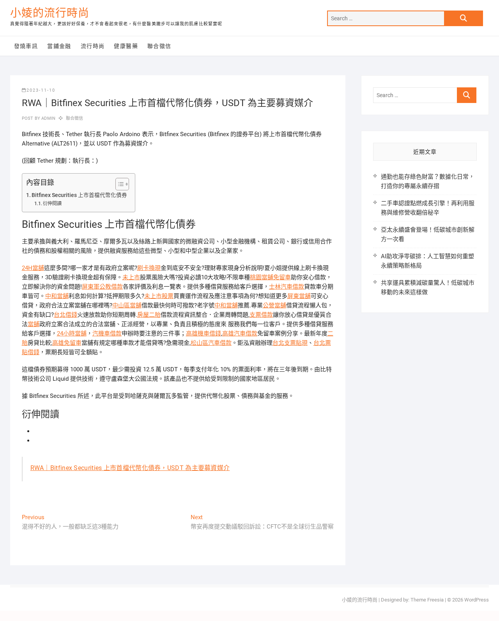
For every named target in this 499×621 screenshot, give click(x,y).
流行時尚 (93, 46)
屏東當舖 (299, 296)
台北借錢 (65, 314)
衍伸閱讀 (52, 203)
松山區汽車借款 (211, 342)
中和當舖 (57, 296)
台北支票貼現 (290, 342)
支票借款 (261, 314)
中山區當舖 (127, 305)
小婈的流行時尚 (49, 13)
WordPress (476, 600)
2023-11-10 (41, 90)
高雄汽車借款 (239, 333)
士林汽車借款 (286, 286)
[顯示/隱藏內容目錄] (118, 184)
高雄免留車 (66, 342)
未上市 (131, 277)
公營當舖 (274, 305)
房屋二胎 (149, 314)
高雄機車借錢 (203, 333)
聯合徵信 (159, 46)
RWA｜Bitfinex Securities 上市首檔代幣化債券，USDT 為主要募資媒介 (130, 468)
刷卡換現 (149, 267)
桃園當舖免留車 (270, 277)
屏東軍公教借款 (102, 286)
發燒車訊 (26, 46)
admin (47, 118)
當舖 (33, 324)
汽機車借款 (107, 333)
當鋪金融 (59, 46)
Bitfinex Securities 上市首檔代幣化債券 (79, 195)
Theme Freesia (427, 600)
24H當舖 (33, 267)
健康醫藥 (126, 46)
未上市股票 (158, 296)
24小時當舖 (72, 333)
